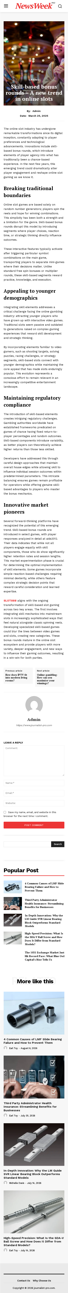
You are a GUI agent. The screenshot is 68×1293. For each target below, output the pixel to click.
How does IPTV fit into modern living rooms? (16, 677)
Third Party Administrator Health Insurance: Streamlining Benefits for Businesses (44, 903)
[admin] (34, 705)
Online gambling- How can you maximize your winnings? (47, 679)
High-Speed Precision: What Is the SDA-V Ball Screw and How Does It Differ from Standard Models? (44, 939)
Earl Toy (13, 1048)
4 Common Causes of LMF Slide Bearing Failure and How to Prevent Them (44, 887)
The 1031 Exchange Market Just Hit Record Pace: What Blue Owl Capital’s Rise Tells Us (44, 956)
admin (36, 111)
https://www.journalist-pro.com (34, 725)
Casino (34, 79)
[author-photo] (6, 1048)
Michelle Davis (16, 1183)
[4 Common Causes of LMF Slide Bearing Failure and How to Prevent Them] (13, 887)
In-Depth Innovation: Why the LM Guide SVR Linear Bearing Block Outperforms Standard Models (44, 921)
